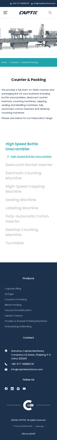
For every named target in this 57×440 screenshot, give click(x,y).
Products (15, 62)
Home (4, 62)
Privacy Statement (23, 426)
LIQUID (32, 433)
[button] (5, 12)
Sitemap (40, 426)
